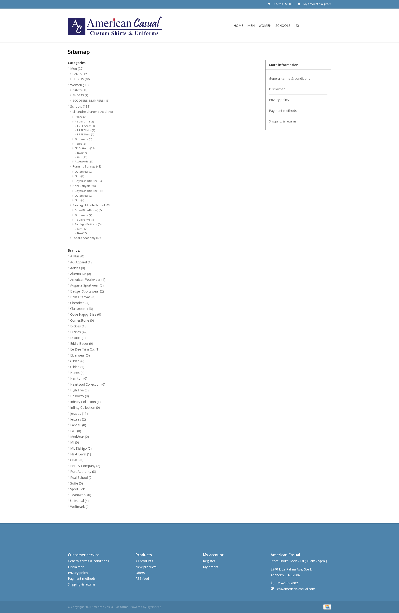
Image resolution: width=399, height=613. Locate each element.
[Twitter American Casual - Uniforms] (199, 534)
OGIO (76, 460)
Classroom (81, 308)
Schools (282, 25)
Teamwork (80, 495)
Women (265, 25)
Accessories (84, 161)
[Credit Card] (326, 607)
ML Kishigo (81, 448)
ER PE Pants (85, 134)
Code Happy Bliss (85, 314)
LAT (75, 431)
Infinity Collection (85, 402)
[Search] (297, 25)
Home (238, 25)
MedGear (79, 436)
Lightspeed (154, 607)
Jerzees (79, 413)
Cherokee (79, 303)
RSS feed (142, 578)
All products (144, 561)
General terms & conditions (289, 78)
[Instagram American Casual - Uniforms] (208, 534)
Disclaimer (277, 89)
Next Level (80, 454)
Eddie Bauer (81, 343)
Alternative (80, 273)
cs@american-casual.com (296, 589)
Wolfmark (80, 506)
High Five (79, 390)
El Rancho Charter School (93, 112)
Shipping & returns (282, 121)
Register (209, 561)
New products (146, 567)
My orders (210, 567)
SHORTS (81, 79)
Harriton (78, 378)
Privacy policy (279, 100)
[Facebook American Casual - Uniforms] (191, 534)
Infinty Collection (85, 407)
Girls (82, 157)
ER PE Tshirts (86, 130)
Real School (81, 477)
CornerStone (82, 320)
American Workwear (87, 279)
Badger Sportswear (87, 291)
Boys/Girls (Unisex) (88, 181)
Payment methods (283, 110)
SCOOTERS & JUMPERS (91, 101)
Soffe (76, 483)
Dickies (79, 326)
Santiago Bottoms (88, 224)
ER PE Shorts (86, 126)
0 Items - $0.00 (283, 4)
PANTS (80, 74)
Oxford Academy (87, 238)
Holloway (79, 396)
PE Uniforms (84, 121)
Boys (82, 153)
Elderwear (80, 355)
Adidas (77, 268)
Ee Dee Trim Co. (85, 349)
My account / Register (317, 4)
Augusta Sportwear (87, 285)
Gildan (77, 361)
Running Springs (87, 166)
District (78, 337)
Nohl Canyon (84, 186)
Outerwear (83, 139)
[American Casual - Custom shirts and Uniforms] (132, 25)
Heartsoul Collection (87, 384)
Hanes (77, 372)
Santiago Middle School (91, 205)
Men (251, 25)
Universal (79, 500)
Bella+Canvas (82, 297)
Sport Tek (80, 489)
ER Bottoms (84, 148)
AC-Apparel (81, 262)
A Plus (77, 256)
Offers (140, 572)
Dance (80, 117)
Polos (80, 143)
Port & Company (85, 466)
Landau (78, 425)
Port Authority (83, 471)
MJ (74, 442)
